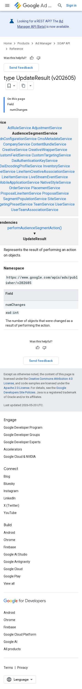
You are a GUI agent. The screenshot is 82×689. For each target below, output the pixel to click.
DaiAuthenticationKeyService (35, 160)
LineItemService (15, 177)
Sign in (71, 5)
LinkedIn (9, 498)
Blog (7, 476)
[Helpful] (31, 58)
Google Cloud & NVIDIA (20, 456)
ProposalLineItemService (20, 193)
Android (9, 532)
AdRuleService (19, 128)
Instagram (11, 491)
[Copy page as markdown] (23, 86)
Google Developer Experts (22, 442)
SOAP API (63, 43)
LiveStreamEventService (48, 177)
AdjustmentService (47, 128)
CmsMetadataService (55, 139)
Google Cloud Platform (20, 634)
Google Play (12, 576)
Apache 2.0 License (16, 388)
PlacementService (45, 188)
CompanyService (16, 144)
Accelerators (13, 449)
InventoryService (56, 166)
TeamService (43, 204)
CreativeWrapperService (47, 150)
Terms (8, 667)
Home (8, 43)
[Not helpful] (38, 58)
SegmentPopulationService (25, 199)
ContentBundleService (48, 144)
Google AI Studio (15, 554)
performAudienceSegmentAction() (35, 228)
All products (12, 649)
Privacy (22, 667)
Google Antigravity (17, 561)
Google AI (10, 642)
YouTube (10, 513)
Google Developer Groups (22, 435)
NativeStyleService (55, 182)
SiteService (57, 199)
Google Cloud (13, 569)
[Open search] (60, 5)
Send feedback (21, 67)
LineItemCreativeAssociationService (45, 171)
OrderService (19, 188)
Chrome (9, 540)
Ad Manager (47, 6)
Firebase (10, 547)
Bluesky (9, 483)
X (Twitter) (11, 505)
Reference (16, 48)
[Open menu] (7, 5)
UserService (65, 204)
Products (23, 43)
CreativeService (15, 150)
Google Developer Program (23, 427)
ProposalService (55, 193)
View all (9, 583)
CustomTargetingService (51, 155)
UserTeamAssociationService (34, 210)
